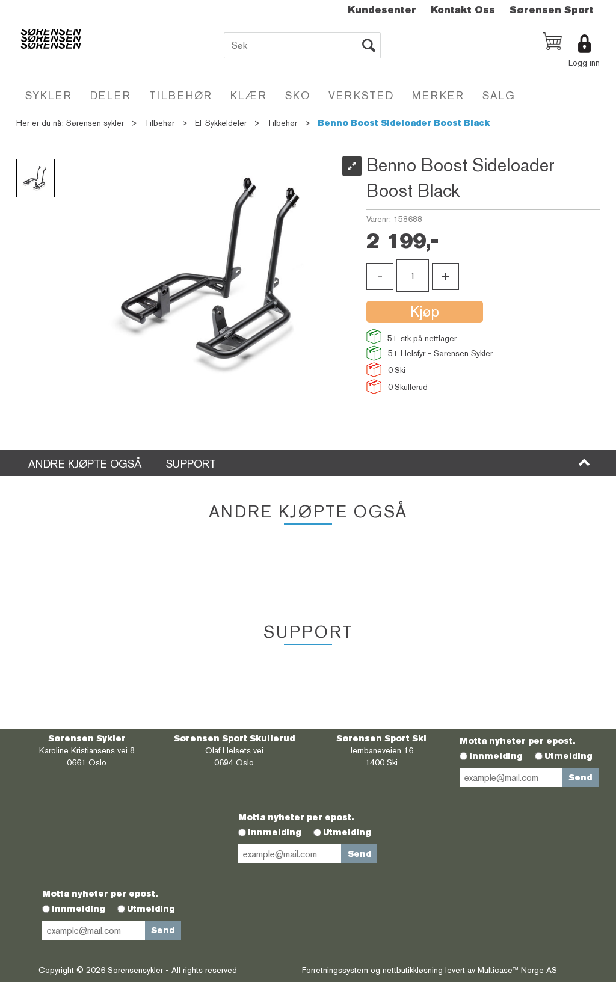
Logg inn (584, 62)
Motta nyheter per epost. (517, 741)
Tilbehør (180, 95)
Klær (248, 95)
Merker (438, 95)
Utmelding (568, 756)
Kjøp (424, 311)
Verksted (361, 95)
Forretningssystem (335, 970)
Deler (110, 95)
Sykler (48, 95)
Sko (297, 95)
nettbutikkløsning (413, 970)
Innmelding (496, 756)
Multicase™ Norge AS (517, 970)
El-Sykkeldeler (221, 123)
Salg (499, 95)
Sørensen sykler (95, 123)
